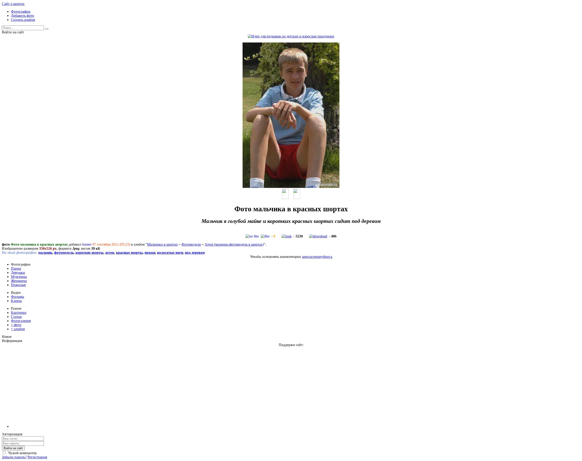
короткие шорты (89, 252)
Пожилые (18, 285)
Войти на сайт (13, 448)
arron (109, 252)
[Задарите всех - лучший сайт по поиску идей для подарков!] (291, 36)
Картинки (18, 312)
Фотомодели (191, 244)
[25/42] (285, 198)
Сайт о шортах (13, 4)
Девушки (18, 272)
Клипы (16, 301)
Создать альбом (23, 20)
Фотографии (20, 11)
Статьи (16, 317)
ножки (150, 252)
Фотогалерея (21, 321)
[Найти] (46, 29)
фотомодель (64, 252)
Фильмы (17, 297)
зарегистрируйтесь (317, 257)
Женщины (19, 281)
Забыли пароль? (14, 457)
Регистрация (37, 457)
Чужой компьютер (22, 453)
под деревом (195, 252)
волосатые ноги (170, 252)
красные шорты (129, 252)
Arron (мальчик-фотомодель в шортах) (234, 244)
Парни (16, 268)
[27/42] (296, 198)
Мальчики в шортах (162, 244)
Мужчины (19, 277)
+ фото (16, 325)
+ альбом (18, 329)
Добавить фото (22, 15)
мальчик (45, 252)
